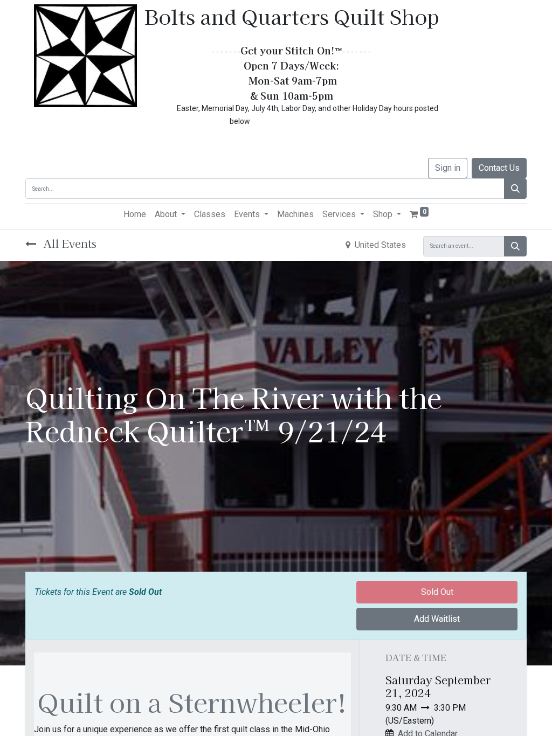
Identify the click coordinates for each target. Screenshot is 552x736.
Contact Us (499, 168)
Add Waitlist (437, 619)
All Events (68, 243)
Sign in (447, 168)
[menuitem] (134, 214)
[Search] (515, 188)
